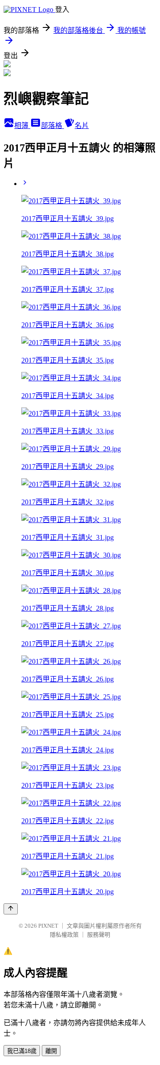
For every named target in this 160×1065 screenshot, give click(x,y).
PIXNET (48, 925)
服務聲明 (98, 934)
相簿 (22, 125)
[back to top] (11, 908)
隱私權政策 (64, 934)
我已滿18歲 (21, 1051)
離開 (51, 1051)
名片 (82, 125)
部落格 (52, 125)
